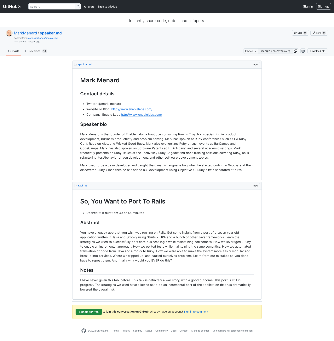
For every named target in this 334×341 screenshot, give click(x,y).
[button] (295, 51)
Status (148, 330)
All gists (89, 6)
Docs (173, 330)
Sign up (323, 6)
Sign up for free (89, 311)
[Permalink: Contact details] (77, 93)
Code (15, 51)
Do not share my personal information (232, 330)
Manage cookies (200, 330)
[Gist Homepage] (14, 6)
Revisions (37, 51)
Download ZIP (317, 51)
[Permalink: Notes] (77, 270)
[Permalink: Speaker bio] (77, 124)
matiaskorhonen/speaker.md (42, 38)
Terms (115, 330)
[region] (167, 124)
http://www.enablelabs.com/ (132, 109)
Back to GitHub (107, 6)
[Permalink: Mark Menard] (77, 80)
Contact (184, 330)
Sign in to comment (196, 311)
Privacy (126, 330)
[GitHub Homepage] (83, 330)
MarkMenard (25, 33)
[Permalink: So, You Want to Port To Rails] (77, 201)
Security (137, 330)
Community (161, 330)
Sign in (308, 6)
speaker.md (51, 33)
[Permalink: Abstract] (77, 222)
